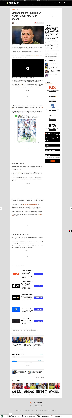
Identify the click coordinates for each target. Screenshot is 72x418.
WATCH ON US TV (25, 5)
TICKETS (52, 5)
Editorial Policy (44, 410)
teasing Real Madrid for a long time (30, 204)
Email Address (47, 145)
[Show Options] (58, 152)
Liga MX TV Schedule (15, 0)
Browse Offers (39, 274)
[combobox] (52, 152)
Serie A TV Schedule (38, 0)
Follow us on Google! (39, 22)
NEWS (10, 5)
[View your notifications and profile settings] (43, 361)
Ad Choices (49, 410)
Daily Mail (20, 172)
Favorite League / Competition (50, 150)
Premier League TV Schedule (24, 0)
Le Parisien (37, 55)
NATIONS (42, 5)
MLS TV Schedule (9, 0)
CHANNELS (47, 5)
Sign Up (52, 91)
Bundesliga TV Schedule (46, 0)
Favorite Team (47, 155)
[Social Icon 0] (31, 406)
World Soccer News (33, 330)
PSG (20, 84)
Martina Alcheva (18, 21)
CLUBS (37, 5)
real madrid (26, 330)
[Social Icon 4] (40, 406)
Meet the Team (27, 410)
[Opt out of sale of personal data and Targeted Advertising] (2, 416)
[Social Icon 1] (33, 406)
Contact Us (54, 410)
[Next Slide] (43, 343)
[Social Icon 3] (38, 406)
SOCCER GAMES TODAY (16, 5)
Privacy (32, 410)
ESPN (32, 55)
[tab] (14, 360)
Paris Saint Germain (15, 330)
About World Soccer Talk (20, 410)
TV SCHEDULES (31, 5)
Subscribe (52, 161)
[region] (28, 365)
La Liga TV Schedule (31, 0)
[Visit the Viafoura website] (42, 377)
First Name (47, 140)
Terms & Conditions (37, 410)
